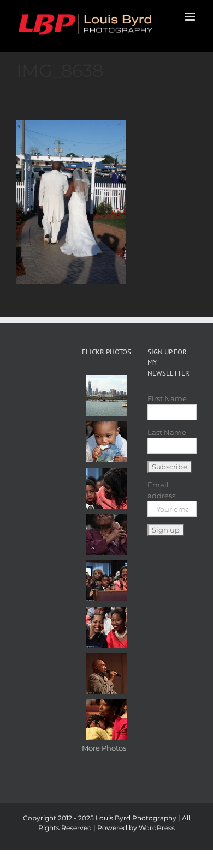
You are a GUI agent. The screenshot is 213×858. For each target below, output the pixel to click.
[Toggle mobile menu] (191, 16)
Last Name (166, 432)
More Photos (104, 748)
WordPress (157, 828)
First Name (167, 398)
